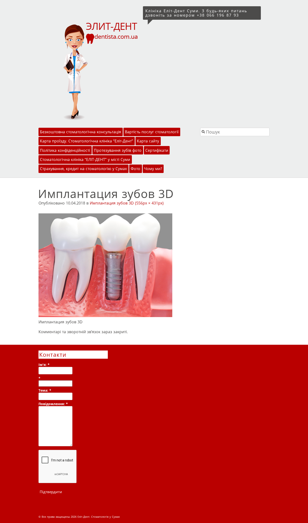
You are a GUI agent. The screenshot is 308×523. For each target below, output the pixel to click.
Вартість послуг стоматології (152, 131)
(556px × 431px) (149, 203)
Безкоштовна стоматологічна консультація (80, 131)
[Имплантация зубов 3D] (105, 315)
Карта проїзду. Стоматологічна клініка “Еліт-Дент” (86, 141)
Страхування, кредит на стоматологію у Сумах (83, 168)
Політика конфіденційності (65, 150)
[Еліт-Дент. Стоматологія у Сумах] (89, 70)
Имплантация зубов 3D (112, 203)
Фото (135, 168)
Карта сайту (148, 141)
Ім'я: (44, 364)
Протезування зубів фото (117, 150)
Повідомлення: (53, 404)
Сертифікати (156, 150)
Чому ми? (153, 168)
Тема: (44, 390)
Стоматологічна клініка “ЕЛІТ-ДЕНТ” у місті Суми (85, 159)
